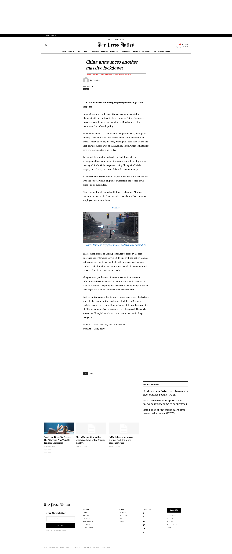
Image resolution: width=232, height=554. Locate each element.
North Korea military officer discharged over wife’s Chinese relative (90, 440)
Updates (95, 75)
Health (121, 521)
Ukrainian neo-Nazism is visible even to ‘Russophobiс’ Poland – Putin (165, 393)
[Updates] (86, 80)
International (171, 516)
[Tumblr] (138, 94)
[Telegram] (144, 94)
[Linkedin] (122, 94)
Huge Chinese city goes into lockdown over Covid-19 (116, 245)
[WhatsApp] (116, 94)
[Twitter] (144, 517)
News (91, 373)
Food (120, 518)
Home (89, 75)
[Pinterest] (127, 94)
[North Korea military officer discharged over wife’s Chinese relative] (91, 428)
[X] (105, 94)
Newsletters (171, 519)
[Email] (133, 94)
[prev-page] (45, 451)
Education (122, 512)
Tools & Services (172, 522)
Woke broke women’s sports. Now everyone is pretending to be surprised (165, 402)
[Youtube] (144, 529)
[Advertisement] (116, 17)
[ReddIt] (111, 94)
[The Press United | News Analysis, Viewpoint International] (116, 45)
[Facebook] (100, 94)
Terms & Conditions (173, 525)
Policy (169, 528)
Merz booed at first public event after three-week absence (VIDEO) (164, 411)
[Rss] (144, 532)
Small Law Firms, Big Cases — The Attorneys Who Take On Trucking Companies (57, 440)
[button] (46, 45)
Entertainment (124, 515)
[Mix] (150, 94)
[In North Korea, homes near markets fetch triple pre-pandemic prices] (124, 428)
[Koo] (188, 94)
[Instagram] (144, 525)
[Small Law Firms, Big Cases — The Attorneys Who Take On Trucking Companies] (59, 428)
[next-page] (49, 451)
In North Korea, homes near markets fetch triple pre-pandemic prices (121, 440)
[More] (194, 94)
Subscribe (60, 525)
